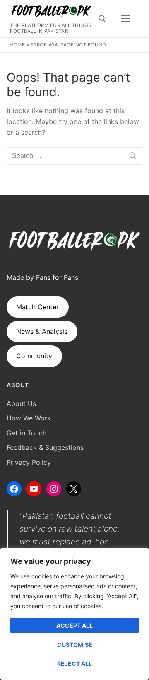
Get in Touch (26, 433)
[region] (74, 614)
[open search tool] (102, 18)
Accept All (74, 625)
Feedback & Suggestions (45, 447)
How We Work (29, 418)
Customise (74, 644)
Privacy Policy (29, 462)
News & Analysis (41, 331)
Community (34, 356)
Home (17, 45)
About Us (21, 403)
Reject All (74, 663)
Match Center (37, 307)
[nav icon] (126, 18)
